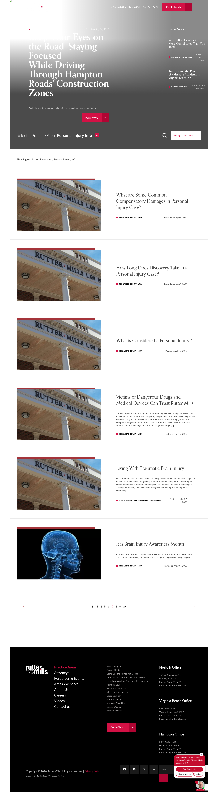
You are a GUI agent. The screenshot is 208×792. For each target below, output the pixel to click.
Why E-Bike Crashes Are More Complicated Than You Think (187, 43)
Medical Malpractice (116, 688)
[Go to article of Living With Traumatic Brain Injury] (59, 484)
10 (124, 606)
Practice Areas (65, 667)
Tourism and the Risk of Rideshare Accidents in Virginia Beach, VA (184, 74)
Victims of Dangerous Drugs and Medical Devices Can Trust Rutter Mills (155, 400)
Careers (60, 695)
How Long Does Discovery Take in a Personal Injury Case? (151, 271)
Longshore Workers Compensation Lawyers (127, 681)
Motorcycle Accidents (117, 692)
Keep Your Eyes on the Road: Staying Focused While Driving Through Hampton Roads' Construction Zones (69, 65)
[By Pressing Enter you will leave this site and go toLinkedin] (154, 769)
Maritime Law (113, 684)
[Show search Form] (164, 135)
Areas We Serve (66, 683)
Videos (59, 700)
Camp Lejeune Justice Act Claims (122, 673)
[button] (5, 396)
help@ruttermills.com (176, 685)
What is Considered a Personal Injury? (154, 341)
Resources (46, 159)
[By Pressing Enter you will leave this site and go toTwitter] (144, 769)
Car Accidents (113, 669)
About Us (61, 689)
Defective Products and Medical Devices (126, 677)
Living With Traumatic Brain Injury (150, 468)
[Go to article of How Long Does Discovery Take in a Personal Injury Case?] (59, 275)
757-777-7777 (150, 7)
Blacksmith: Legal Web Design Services (49, 776)
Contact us (62, 706)
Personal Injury (114, 666)
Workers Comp (114, 706)
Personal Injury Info (65, 159)
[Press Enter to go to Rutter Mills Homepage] (37, 669)
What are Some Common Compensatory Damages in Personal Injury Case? (152, 201)
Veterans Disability (116, 703)
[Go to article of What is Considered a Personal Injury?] (59, 345)
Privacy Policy (92, 771)
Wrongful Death (114, 710)
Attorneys (61, 672)
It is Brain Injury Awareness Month (150, 544)
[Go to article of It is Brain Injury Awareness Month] (59, 554)
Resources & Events (69, 678)
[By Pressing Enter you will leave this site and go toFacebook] (124, 769)
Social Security (114, 695)
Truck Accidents (114, 699)
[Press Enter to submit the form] (163, 778)
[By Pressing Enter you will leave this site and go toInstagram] (134, 769)
